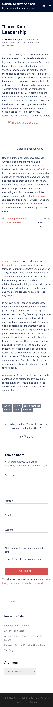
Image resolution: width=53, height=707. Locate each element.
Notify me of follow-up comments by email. (25, 550)
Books (5, 43)
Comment (11, 475)
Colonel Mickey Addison (18, 4)
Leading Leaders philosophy (17, 265)
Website (9, 529)
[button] (44, 6)
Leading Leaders (32, 406)
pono (16, 410)
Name (9, 500)
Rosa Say (27, 410)
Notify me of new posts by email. (25, 559)
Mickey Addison (13, 40)
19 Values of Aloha (37, 196)
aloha (17, 406)
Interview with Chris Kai (16, 625)
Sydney (33, 702)
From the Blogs (18, 43)
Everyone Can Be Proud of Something (24, 645)
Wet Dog (9, 650)
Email (9, 515)
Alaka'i (7, 406)
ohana (7, 410)
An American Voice (14, 630)
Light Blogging (25, 436)
